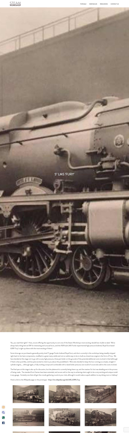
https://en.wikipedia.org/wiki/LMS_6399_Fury (64, 379)
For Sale (83, 4)
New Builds (93, 4)
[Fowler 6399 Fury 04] (64, 417)
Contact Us (115, 4)
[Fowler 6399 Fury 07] (100, 394)
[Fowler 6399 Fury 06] (28, 417)
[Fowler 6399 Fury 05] (100, 417)
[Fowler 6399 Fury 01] (28, 394)
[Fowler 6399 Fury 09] (64, 394)
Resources (104, 4)
